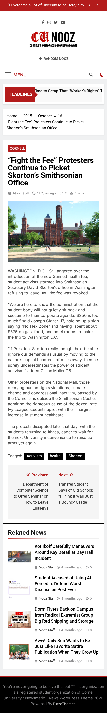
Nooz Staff (21, 193)
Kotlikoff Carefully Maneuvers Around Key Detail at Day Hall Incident (64, 552)
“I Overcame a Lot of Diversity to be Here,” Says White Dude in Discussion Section (47, 5)
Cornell (17, 148)
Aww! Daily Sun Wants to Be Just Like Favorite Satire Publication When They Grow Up (66, 646)
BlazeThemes (64, 704)
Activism (34, 456)
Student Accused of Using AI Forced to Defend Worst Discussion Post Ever (63, 583)
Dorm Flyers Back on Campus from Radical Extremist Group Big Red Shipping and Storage (64, 615)
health (55, 456)
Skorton (75, 456)
